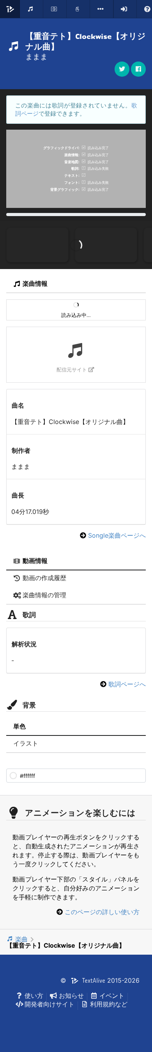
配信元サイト (72, 370)
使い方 (34, 995)
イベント (111, 995)
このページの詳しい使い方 (102, 912)
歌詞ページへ (127, 684)
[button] (138, 69)
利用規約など (108, 1004)
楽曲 (21, 939)
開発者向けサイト (49, 1004)
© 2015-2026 (100, 980)
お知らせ (71, 995)
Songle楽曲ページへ (117, 535)
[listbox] (101, 9)
